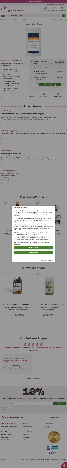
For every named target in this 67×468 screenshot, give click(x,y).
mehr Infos (33, 257)
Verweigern (33, 252)
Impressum (17, 244)
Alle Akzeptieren (33, 248)
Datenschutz (44, 260)
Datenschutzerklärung (43, 242)
